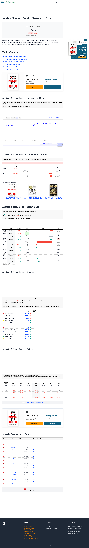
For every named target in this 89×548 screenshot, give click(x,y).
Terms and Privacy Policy (31, 538)
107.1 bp (27, 315)
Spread (45, 2)
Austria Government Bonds (34, 489)
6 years (13, 461)
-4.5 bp (27, 320)
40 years (14, 481)
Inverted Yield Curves (30, 533)
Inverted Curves (36, 2)
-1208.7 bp (26, 341)
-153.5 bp (27, 331)
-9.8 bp (27, 322)
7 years (13, 463)
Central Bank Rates (65, 2)
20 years (14, 474)
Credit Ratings (53, 2)
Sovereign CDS (77, 2)
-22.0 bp (27, 325)
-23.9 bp (27, 327)
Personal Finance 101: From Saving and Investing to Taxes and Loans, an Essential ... (33, 198)
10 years (14, 470)
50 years (14, 483)
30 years (14, 479)
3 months (13, 445)
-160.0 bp (27, 334)
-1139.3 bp (26, 338)
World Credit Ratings (29, 526)
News (85, 2)
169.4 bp (27, 313)
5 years (13, 458)
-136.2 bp (27, 329)
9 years (13, 467)
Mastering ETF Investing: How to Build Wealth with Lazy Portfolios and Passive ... (12, 198)
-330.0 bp (27, 336)
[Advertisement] (44, 9)
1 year (13, 449)
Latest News (27, 535)
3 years (13, 454)
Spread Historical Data (30, 531)
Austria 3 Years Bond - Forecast (34, 402)
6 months (13, 447)
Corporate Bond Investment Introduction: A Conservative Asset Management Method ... (53, 198)
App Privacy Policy (29, 537)
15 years (14, 472)
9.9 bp (27, 318)
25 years (14, 477)
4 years (13, 456)
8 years (13, 465)
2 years (13, 451)
